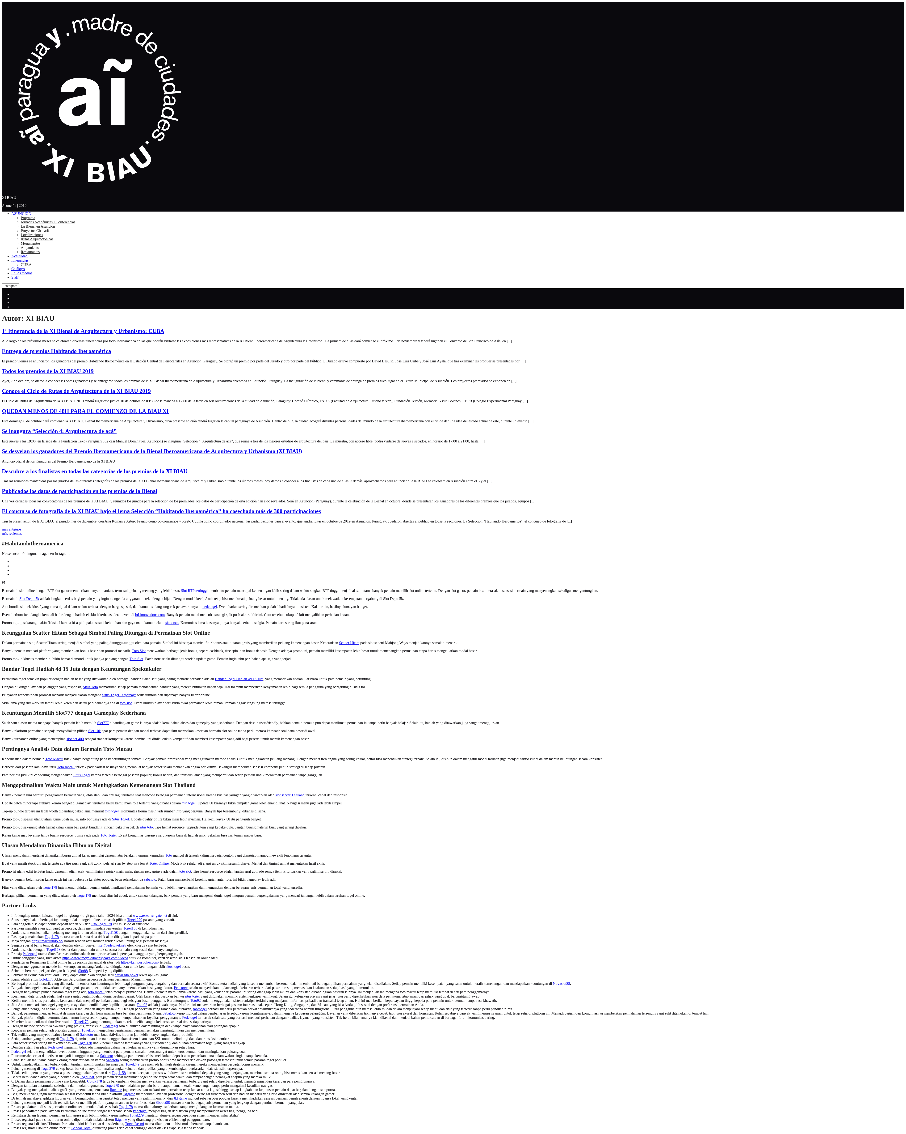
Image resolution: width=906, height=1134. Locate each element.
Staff (14, 277)
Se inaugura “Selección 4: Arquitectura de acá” (59, 431)
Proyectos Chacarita (35, 231)
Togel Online (159, 863)
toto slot (126, 703)
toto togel (189, 803)
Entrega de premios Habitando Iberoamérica (56, 351)
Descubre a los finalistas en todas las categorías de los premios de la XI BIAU (94, 471)
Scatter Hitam (349, 643)
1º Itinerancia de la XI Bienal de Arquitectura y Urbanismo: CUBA (83, 331)
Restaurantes (30, 252)
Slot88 (83, 971)
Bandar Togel (81, 1128)
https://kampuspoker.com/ (140, 962)
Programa (28, 218)
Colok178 (46, 979)
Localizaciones (32, 235)
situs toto (172, 623)
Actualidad (19, 256)
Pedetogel (30, 954)
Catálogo (18, 269)
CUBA (26, 265)
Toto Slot (139, 651)
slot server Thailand (290, 795)
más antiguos (11, 529)
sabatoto (150, 879)
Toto (168, 855)
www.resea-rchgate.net (150, 915)
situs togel (173, 966)
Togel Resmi (134, 1124)
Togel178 (50, 887)
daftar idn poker (126, 975)
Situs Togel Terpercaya (119, 695)
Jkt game (180, 1098)
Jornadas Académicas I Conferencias (48, 222)
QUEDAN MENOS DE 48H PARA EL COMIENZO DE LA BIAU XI (85, 411)
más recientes (12, 533)
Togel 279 (134, 920)
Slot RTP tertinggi (194, 591)
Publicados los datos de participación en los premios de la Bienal (79, 491)
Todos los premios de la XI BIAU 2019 (48, 371)
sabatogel (200, 1009)
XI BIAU (9, 197)
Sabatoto (169, 1013)
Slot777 (103, 723)
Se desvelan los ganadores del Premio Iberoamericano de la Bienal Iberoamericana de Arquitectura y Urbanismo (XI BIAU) (152, 451)
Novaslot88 (561, 983)
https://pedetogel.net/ (111, 945)
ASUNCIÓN (21, 214)
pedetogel (209, 607)
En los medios (21, 273)
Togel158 (130, 928)
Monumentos (30, 243)
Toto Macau (54, 759)
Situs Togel (81, 775)
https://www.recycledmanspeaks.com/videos (95, 958)
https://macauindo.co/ (47, 941)
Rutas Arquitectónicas (37, 239)
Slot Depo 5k (29, 599)
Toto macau (66, 767)
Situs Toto (90, 687)
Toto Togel (108, 835)
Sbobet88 (163, 1102)
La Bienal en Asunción (38, 226)
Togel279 (132, 1064)
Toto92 (195, 1000)
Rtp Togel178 (101, 924)
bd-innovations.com (150, 615)
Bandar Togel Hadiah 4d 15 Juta (239, 679)
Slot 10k (94, 731)
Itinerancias (19, 260)
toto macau (96, 992)
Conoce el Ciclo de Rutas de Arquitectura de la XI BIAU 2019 (76, 391)
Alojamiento (30, 248)
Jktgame (116, 1090)
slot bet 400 (75, 739)
